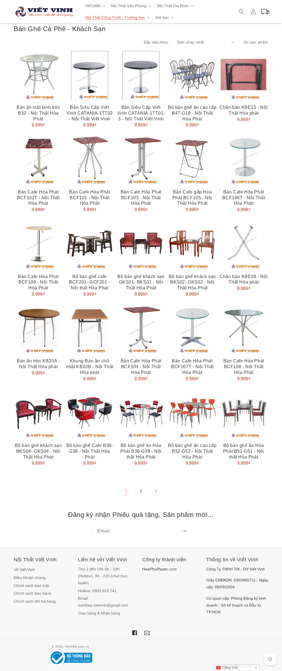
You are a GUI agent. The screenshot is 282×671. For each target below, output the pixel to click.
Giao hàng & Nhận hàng (99, 613)
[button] (95, 6)
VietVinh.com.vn (77, 646)
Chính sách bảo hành (32, 593)
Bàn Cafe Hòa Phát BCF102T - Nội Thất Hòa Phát (38, 198)
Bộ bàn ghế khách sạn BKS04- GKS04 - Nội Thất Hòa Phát (38, 451)
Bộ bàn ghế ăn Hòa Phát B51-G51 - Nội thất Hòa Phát (243, 451)
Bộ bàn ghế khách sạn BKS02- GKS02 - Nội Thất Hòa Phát (192, 282)
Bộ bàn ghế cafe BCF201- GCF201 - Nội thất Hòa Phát (89, 282)
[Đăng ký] (184, 531)
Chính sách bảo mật (31, 585)
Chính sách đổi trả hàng (35, 601)
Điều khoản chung (29, 577)
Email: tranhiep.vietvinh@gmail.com (103, 601)
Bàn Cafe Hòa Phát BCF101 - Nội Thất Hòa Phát (89, 198)
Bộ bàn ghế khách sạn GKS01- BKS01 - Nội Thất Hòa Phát (140, 282)
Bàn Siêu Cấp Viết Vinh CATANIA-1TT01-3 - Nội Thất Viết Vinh (141, 113)
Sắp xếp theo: (156, 42)
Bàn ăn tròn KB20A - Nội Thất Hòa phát (38, 364)
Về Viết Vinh (24, 569)
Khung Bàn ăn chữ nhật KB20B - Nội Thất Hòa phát (89, 367)
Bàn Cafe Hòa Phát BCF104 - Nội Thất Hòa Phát (141, 367)
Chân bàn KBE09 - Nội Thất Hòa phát (243, 279)
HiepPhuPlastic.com (159, 569)
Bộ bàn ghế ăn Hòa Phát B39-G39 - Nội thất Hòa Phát (141, 451)
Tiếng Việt (229, 667)
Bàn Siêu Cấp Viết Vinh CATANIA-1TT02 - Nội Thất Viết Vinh (89, 113)
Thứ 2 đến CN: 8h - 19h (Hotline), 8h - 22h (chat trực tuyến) (103, 576)
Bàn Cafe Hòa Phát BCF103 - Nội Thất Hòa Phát (141, 198)
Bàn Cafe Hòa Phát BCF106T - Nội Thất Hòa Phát (243, 198)
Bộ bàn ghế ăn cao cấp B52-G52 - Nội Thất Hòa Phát (192, 451)
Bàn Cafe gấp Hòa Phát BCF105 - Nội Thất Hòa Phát (192, 198)
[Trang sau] (156, 491)
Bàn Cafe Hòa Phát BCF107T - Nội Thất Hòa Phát (192, 367)
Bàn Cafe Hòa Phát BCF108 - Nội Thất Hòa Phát (243, 367)
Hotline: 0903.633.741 (97, 591)
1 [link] (126, 491)
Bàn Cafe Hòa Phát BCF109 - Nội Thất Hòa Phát (38, 282)
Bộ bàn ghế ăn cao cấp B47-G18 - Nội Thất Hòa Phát (192, 113)
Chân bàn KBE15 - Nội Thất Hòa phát (243, 110)
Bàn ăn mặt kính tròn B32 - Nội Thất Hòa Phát (38, 113)
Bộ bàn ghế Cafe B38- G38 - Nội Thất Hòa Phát (89, 451)
